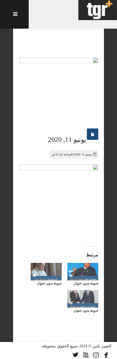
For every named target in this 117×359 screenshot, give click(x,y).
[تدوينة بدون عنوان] (82, 271)
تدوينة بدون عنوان (86, 283)
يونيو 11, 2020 (67, 139)
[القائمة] (14, 14)
